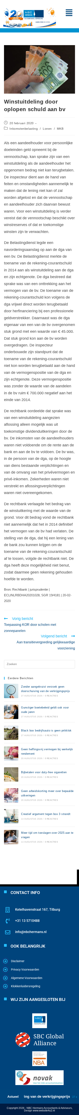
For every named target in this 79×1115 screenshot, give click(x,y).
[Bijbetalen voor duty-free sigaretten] (11, 774)
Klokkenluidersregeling (25, 986)
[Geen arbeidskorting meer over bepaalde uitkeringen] (11, 795)
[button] (69, 12)
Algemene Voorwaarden (26, 978)
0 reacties (51, 696)
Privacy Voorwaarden (25, 969)
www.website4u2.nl (44, 1110)
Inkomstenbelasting (23, 128)
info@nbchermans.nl (31, 932)
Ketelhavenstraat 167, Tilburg (37, 910)
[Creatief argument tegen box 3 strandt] (11, 816)
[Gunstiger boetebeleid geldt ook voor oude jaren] (11, 712)
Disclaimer (17, 961)
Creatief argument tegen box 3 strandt (45, 814)
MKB (60, 128)
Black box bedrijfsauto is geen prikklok (46, 730)
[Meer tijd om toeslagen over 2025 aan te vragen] (11, 837)
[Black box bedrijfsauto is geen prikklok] (11, 733)
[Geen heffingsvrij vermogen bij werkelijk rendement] (11, 753)
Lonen (47, 128)
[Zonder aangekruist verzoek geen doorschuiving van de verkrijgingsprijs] (11, 691)
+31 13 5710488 (27, 921)
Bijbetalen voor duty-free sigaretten (44, 772)
